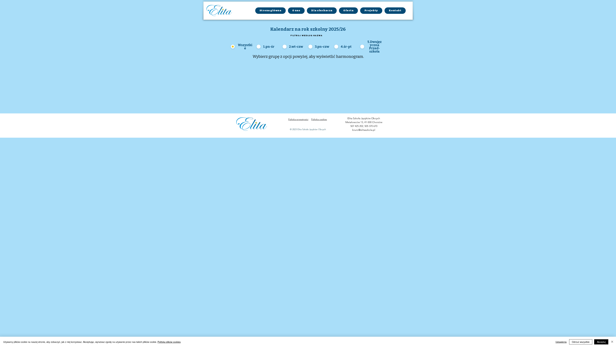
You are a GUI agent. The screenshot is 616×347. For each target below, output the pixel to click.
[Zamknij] (612, 341)
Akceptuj (601, 341)
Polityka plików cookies (169, 341)
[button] (322, 10)
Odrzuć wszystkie (581, 341)
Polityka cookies (319, 119)
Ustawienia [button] (561, 341)
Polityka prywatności (298, 119)
